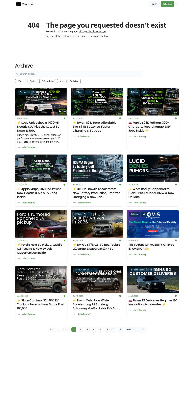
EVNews (21, 81)
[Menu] (177, 3)
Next (129, 329)
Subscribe (167, 4)
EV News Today (48, 81)
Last (142, 329)
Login (154, 4)
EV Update (74, 81)
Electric (33, 81)
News (62, 81)
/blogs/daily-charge (92, 31)
